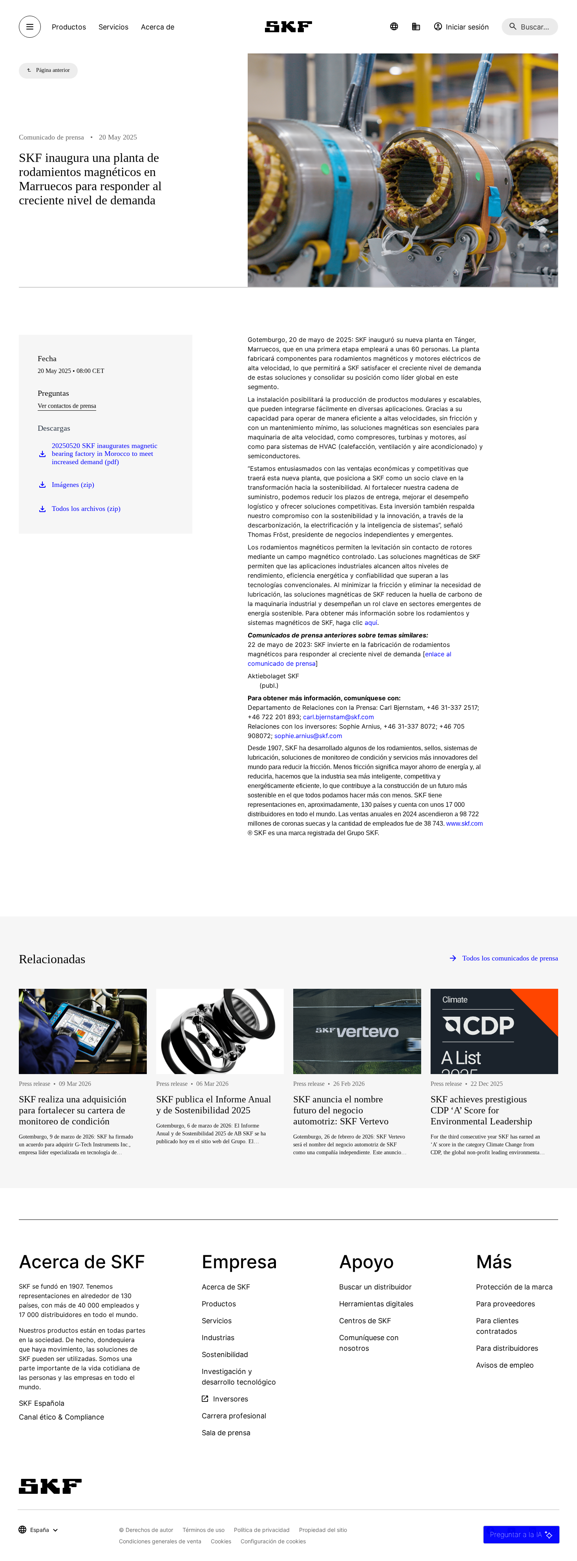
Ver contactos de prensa (67, 405)
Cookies (221, 1541)
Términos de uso (204, 1529)
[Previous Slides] (39, 1097)
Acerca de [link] (157, 27)
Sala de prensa (226, 1433)
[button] (394, 27)
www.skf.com (464, 823)
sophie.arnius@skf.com (308, 736)
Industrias (218, 1337)
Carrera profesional (234, 1416)
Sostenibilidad (225, 1354)
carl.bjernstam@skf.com (338, 717)
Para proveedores (505, 1304)
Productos (219, 1304)
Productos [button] (69, 27)
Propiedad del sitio (323, 1529)
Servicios (217, 1321)
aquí (371, 622)
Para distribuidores (507, 1348)
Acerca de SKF (226, 1287)
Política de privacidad (262, 1529)
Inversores (229, 1399)
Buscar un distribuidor (375, 1287)
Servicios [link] (113, 27)
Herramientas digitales (376, 1304)
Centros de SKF (365, 1321)
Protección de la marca (514, 1287)
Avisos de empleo (505, 1365)
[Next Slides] (537, 1097)
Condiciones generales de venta (160, 1541)
